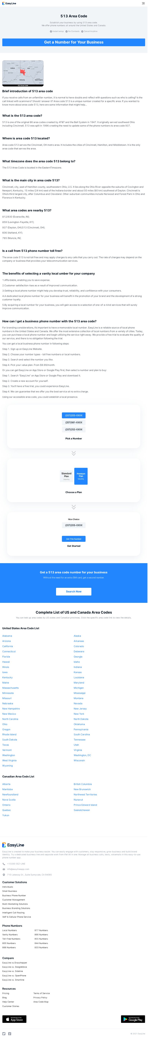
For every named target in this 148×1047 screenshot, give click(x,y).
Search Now (74, 591)
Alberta (6, 784)
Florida (6, 656)
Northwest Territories (85, 794)
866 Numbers (41, 934)
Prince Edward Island (85, 804)
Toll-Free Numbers (11, 939)
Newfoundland (10, 794)
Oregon (6, 729)
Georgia (78, 656)
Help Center (8, 1002)
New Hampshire (11, 708)
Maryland (79, 682)
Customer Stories (10, 1006)
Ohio (4, 724)
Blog (4, 997)
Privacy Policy (40, 997)
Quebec (6, 810)
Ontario (6, 804)
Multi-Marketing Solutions (15, 904)
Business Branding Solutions (16, 908)
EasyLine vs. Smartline (13, 980)
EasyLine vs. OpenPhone (14, 975)
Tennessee (79, 739)
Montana (78, 698)
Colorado (79, 646)
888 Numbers (9, 947)
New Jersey (80, 708)
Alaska (77, 635)
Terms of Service (41, 993)
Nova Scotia (9, 799)
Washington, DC (82, 755)
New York (79, 713)
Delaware (79, 651)
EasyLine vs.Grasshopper (14, 963)
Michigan (79, 687)
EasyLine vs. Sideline (12, 971)
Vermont (7, 750)
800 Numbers (9, 943)
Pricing (5, 993)
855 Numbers (41, 939)
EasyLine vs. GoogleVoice (14, 967)
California (7, 646)
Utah (76, 744)
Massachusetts (10, 687)
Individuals (7, 887)
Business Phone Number (14, 895)
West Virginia (9, 760)
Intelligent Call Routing (13, 912)
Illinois (5, 667)
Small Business (9, 891)
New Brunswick (82, 789)
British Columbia (83, 784)
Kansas (78, 672)
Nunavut (78, 799)
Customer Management (13, 900)
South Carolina (82, 734)
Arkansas (79, 641)
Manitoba (7, 789)
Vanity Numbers (10, 934)
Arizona (6, 641)
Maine (5, 682)
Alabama (7, 635)
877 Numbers (41, 930)
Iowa (4, 672)
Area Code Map (41, 1002)
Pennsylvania (81, 729)
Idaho (77, 661)
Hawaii (6, 661)
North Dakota (81, 719)
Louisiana (79, 677)
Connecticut (9, 651)
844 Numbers (41, 943)
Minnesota (8, 693)
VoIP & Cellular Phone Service (16, 917)
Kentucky (7, 677)
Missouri (7, 698)
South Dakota (9, 739)
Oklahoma (79, 724)
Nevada (78, 703)
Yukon (5, 815)
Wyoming (7, 765)
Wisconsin (79, 760)
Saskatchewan (82, 810)
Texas (5, 744)
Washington (8, 755)
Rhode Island (9, 734)
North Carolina (10, 719)
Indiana (78, 667)
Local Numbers (9, 930)
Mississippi (79, 693)
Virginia (78, 750)
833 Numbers (41, 947)
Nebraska (7, 703)
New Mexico (9, 713)
